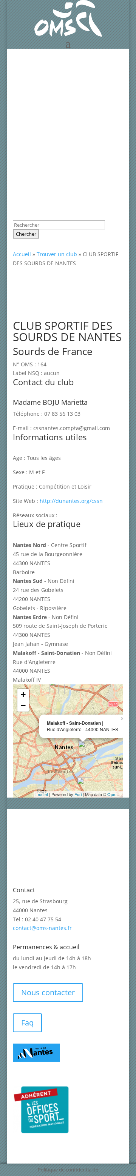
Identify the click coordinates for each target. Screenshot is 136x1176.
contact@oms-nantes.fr (42, 928)
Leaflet (42, 794)
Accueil (22, 254)
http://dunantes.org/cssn (71, 500)
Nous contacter (48, 992)
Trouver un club (57, 254)
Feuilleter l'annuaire (55, 88)
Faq (27, 1023)
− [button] (23, 705)
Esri (78, 794)
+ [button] (23, 694)
